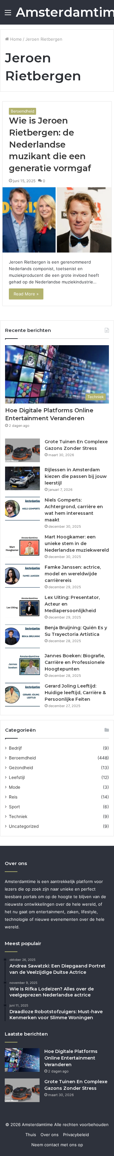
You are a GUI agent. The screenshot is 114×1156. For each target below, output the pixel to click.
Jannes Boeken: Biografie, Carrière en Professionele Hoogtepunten (75, 662)
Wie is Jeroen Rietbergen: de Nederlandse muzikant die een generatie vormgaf (50, 144)
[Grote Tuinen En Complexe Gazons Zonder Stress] (22, 450)
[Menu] (8, 15)
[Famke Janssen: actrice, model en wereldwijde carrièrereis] (22, 576)
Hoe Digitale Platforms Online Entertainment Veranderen (71, 1058)
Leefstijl (17, 777)
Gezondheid (21, 767)
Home (15, 39)
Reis (13, 796)
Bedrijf (15, 748)
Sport (14, 806)
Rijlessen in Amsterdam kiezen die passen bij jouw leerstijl (76, 476)
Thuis (30, 1134)
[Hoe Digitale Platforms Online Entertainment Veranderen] (22, 1060)
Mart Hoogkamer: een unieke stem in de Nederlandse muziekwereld (77, 543)
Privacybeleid (76, 1134)
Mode (14, 787)
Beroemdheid (22, 111)
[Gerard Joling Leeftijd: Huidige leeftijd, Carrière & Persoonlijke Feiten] (22, 694)
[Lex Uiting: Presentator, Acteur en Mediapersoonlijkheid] (22, 606)
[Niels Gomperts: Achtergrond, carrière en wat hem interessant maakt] (22, 508)
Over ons (50, 1134)
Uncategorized (24, 826)
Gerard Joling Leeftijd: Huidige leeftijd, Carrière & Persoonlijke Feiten (75, 692)
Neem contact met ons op (57, 1144)
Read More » (26, 293)
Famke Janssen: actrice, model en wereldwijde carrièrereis (73, 573)
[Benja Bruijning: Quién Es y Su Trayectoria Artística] (22, 636)
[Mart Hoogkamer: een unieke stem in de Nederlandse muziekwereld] (22, 545)
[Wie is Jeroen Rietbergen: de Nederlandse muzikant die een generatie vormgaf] (57, 220)
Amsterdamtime (38, 1124)
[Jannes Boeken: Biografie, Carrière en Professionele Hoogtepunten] (22, 664)
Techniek (18, 816)
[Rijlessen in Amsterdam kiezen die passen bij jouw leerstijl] (22, 478)
